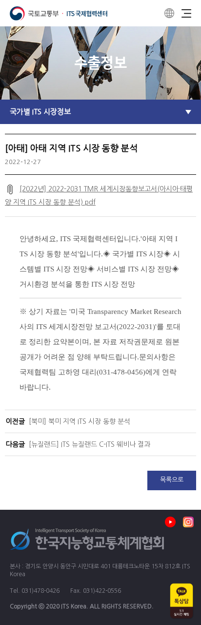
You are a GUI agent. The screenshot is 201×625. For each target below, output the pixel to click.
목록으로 (171, 480)
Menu (186, 13)
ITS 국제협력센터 (58, 13)
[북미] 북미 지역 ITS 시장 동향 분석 (79, 421)
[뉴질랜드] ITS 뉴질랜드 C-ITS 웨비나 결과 (89, 444)
